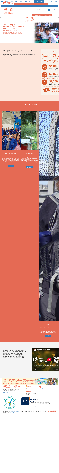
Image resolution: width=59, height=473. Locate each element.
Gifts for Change (34, 3)
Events (40, 1)
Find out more (10, 166)
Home (17, 1)
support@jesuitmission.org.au (44, 388)
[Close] (58, 17)
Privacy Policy (12, 412)
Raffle (26, 1)
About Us (21, 1)
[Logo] (8, 3)
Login (30, 6)
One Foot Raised (44, 3)
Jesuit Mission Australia (15, 411)
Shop (30, 1)
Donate (50, 1)
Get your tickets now (7, 59)
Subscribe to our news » (7, 392)
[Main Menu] (0, 17)
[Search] (49, 10)
